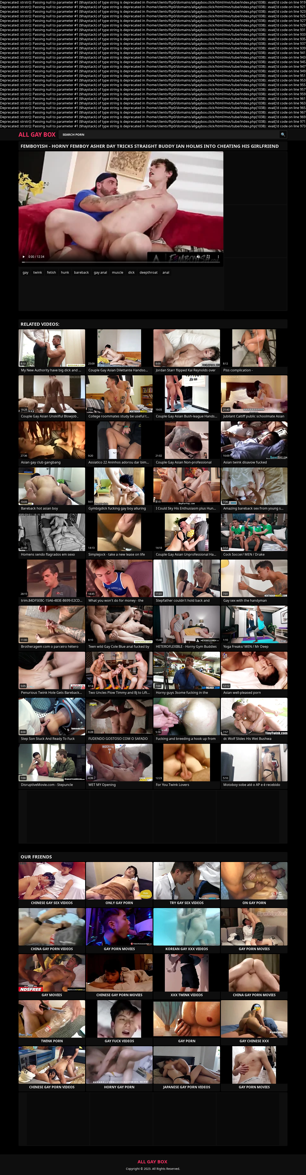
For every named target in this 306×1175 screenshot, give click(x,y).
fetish (51, 272)
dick (131, 272)
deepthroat (149, 272)
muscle (117, 272)
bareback (81, 272)
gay (25, 272)
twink (37, 272)
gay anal (100, 272)
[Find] (283, 134)
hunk (65, 272)
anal (166, 272)
